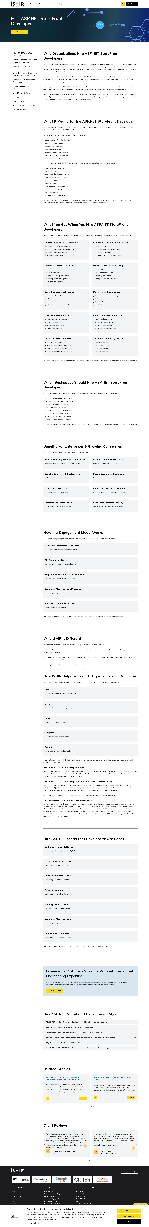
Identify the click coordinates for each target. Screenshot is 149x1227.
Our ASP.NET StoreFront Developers (23, 67)
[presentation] (44, 1089)
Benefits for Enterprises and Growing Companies (24, 80)
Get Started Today (20, 101)
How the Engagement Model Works (24, 87)
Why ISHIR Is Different (22, 93)
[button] (89, 1106)
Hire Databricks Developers (51, 1203)
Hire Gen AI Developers (50, 1196)
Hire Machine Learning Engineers (53, 1194)
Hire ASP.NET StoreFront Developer (23, 54)
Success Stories (16, 1196)
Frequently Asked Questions (24, 105)
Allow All (129, 1211)
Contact (13, 1203)
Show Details (31, 1223)
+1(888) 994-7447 (87, 1203)
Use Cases (17, 97)
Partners (13, 1199)
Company (14, 1191)
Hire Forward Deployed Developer (53, 1199)
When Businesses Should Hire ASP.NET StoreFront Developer (25, 74)
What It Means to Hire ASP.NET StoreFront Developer (26, 61)
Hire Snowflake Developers (51, 1201)
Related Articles (19, 110)
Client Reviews (19, 114)
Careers (70, 4)
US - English (125, 1172)
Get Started (132, 4)
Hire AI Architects (48, 1191)
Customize (128, 1216)
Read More (83, 1098)
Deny (129, 1221)
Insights (61, 4)
